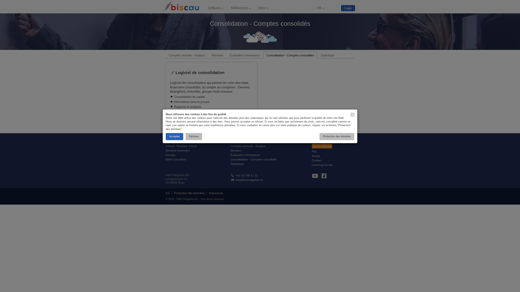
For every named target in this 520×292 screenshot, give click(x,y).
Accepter (174, 136)
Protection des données (337, 136)
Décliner (194, 136)
